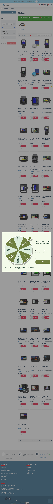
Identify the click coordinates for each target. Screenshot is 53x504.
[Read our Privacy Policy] (49, 253)
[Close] (49, 234)
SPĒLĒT (43, 261)
